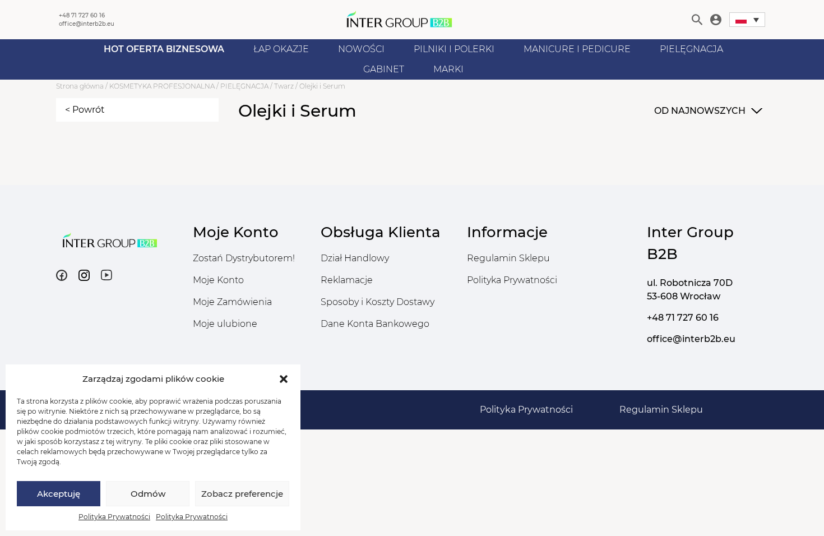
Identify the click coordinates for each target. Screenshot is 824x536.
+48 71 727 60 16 (82, 15)
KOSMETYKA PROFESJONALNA (162, 86)
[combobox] (707, 111)
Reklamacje (347, 280)
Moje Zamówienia (232, 302)
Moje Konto (218, 280)
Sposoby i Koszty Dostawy (377, 302)
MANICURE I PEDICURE (577, 49)
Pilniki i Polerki (454, 49)
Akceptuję (58, 493)
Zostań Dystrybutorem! (244, 258)
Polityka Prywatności (114, 516)
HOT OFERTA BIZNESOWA (164, 49)
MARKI (448, 69)
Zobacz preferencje (242, 493)
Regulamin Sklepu (508, 258)
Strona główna (80, 86)
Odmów (148, 493)
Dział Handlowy (355, 258)
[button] (283, 379)
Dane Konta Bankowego (375, 323)
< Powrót (85, 109)
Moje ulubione (225, 323)
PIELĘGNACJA (691, 49)
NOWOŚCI (361, 49)
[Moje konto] (715, 19)
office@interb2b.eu (86, 23)
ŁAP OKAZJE (281, 49)
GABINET (383, 69)
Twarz (284, 86)
